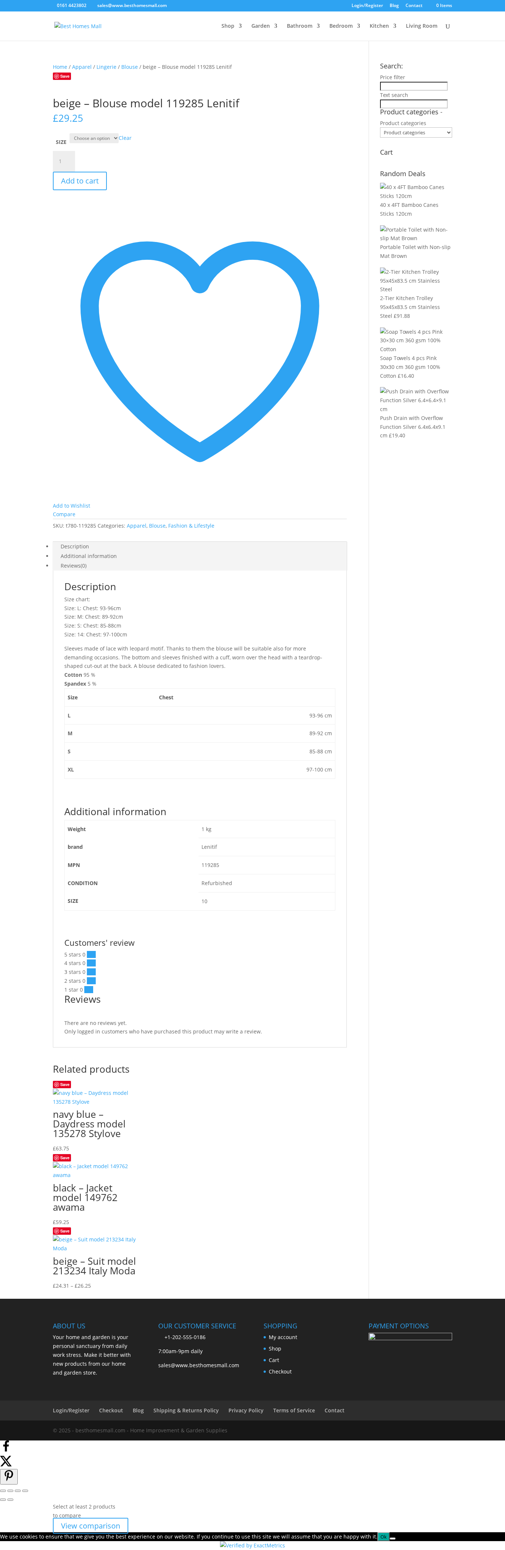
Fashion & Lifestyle (191, 525)
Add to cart (80, 181)
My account (283, 1337)
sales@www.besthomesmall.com (198, 1365)
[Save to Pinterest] (9, 1477)
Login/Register (367, 6)
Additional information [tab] (89, 555)
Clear (125, 137)
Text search (394, 94)
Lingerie (106, 66)
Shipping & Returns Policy (186, 1410)
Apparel (82, 66)
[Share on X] (6, 1464)
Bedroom (341, 26)
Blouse (129, 66)
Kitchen (379, 26)
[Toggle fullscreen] (10, 1491)
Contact (414, 6)
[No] (393, 1538)
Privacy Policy (246, 1410)
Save (65, 76)
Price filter (392, 77)
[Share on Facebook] (6, 1450)
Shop (227, 26)
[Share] (18, 1491)
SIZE (61, 141)
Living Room (421, 26)
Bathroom (299, 26)
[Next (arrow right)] (10, 1500)
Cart (274, 1360)
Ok (383, 1536)
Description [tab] (75, 546)
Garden (260, 26)
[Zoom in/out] (3, 1491)
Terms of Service (294, 1410)
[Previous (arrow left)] (3, 1500)
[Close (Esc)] (25, 1491)
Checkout (280, 1371)
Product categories (403, 123)
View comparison (90, 1526)
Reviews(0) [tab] (74, 565)
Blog (394, 6)
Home (60, 66)
